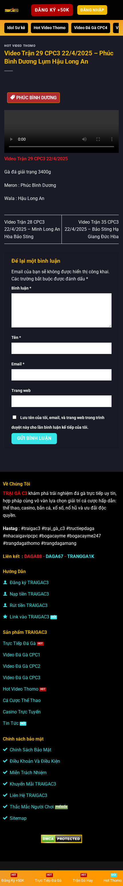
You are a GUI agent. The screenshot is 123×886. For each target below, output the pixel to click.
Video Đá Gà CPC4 (90, 27)
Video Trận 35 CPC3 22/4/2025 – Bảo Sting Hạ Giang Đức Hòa (92, 229)
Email (17, 364)
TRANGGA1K (80, 556)
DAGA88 (33, 556)
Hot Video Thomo (50, 27)
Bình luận (21, 288)
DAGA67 (54, 556)
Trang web (21, 390)
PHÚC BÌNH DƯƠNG (36, 97)
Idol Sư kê (16, 27)
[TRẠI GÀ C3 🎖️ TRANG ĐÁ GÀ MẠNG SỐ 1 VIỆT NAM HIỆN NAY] (11, 10)
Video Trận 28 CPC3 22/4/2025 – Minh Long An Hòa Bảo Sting (32, 229)
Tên (16, 337)
